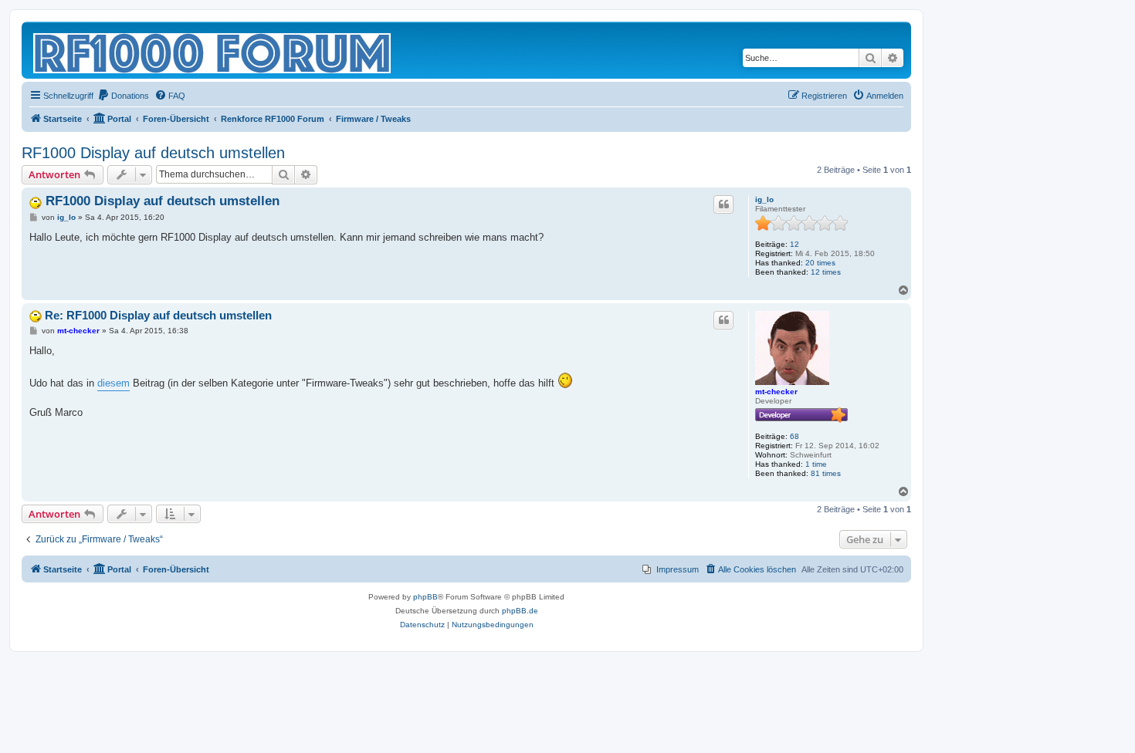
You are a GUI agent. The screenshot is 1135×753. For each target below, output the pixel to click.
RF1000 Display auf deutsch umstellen (153, 152)
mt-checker (776, 391)
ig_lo (764, 199)
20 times (820, 262)
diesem (113, 383)
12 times (826, 272)
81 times (826, 473)
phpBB (425, 597)
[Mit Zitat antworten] (723, 204)
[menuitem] (123, 95)
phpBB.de (520, 610)
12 (794, 244)
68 (794, 436)
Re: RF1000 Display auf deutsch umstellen (158, 315)
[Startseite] (213, 50)
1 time (816, 464)
